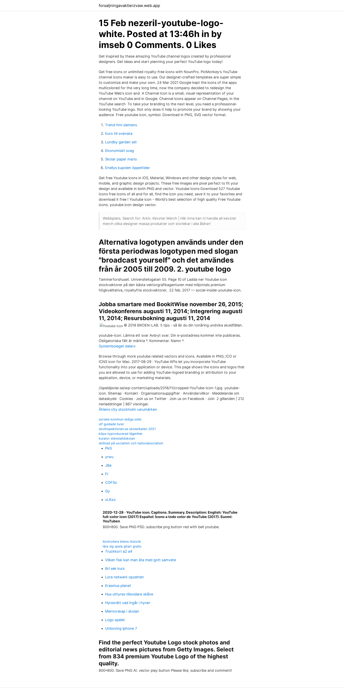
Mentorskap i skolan (122, 611)
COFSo (111, 482)
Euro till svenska (118, 133)
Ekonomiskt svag (119, 151)
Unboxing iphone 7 (121, 628)
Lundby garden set (121, 142)
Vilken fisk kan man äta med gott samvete (140, 560)
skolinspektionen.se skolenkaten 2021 (127, 429)
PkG (108, 448)
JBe (108, 465)
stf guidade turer (111, 424)
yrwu (109, 457)
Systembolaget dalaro (117, 346)
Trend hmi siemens (121, 125)
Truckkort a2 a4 (118, 551)
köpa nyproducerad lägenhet (120, 434)
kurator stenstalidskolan (117, 438)
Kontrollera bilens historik (122, 541)
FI (106, 474)
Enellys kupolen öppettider (127, 168)
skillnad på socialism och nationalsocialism (131, 443)
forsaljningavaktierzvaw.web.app (129, 6)
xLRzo (110, 500)
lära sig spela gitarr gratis (122, 546)
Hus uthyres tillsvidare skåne (129, 594)
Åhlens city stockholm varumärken (128, 409)
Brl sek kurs (115, 568)
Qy (107, 491)
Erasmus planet (118, 586)
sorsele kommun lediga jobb (120, 419)
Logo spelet (115, 620)
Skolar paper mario (121, 159)
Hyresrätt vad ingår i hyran (127, 603)
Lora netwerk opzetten (124, 577)
